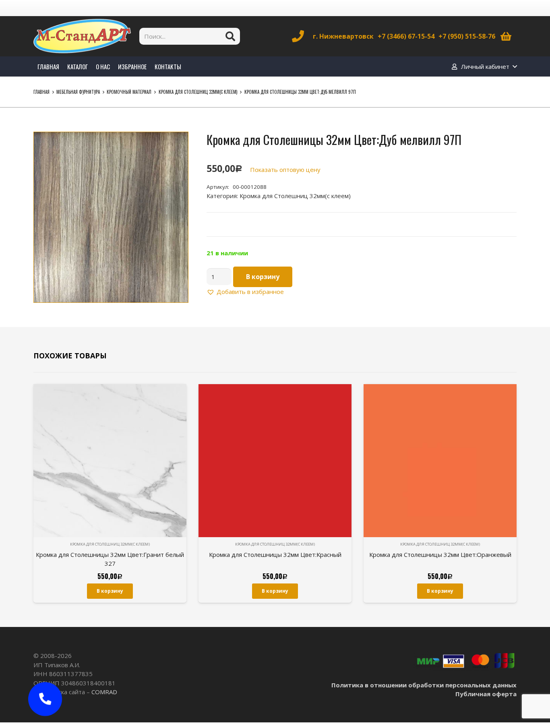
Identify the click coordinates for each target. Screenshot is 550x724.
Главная (41, 92)
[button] (176, 144)
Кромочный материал (129, 92)
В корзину (262, 276)
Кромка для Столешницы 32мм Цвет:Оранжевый (440, 554)
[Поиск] (230, 36)
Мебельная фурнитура (78, 92)
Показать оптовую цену (285, 169)
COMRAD (104, 692)
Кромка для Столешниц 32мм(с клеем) (198, 92)
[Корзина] (506, 36)
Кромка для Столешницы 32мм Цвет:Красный (275, 554)
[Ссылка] (82, 36)
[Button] (45, 699)
